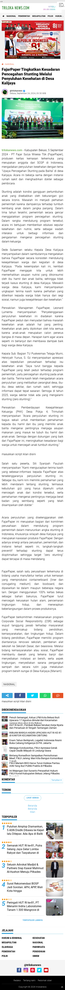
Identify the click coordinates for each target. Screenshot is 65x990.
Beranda (32, 805)
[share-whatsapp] (45, 695)
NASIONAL (11, 16)
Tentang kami (29, 980)
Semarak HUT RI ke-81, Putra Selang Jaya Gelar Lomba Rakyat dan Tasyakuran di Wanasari (24, 851)
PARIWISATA (39, 947)
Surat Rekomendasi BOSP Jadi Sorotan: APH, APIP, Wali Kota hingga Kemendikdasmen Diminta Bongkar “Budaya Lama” (25, 891)
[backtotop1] (62, 986)
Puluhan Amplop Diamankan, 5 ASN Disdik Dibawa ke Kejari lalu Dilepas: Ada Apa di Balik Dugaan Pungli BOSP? (25, 832)
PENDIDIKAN (39, 951)
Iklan (32, 812)
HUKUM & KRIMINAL (12, 938)
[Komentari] (57, 695)
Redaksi (17, 980)
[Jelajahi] (61, 5)
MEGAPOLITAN (38, 16)
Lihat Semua (33, 798)
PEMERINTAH (24, 16)
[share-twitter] (32, 695)
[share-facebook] (19, 695)
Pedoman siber (45, 980)
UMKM (36, 956)
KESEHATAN (39, 938)
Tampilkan (55, 780)
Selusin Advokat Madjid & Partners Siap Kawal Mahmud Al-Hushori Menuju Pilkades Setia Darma (25, 870)
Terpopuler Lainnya (33, 920)
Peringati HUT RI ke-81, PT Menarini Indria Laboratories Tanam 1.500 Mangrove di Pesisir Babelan (24, 908)
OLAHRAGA (7, 947)
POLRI (50, 16)
